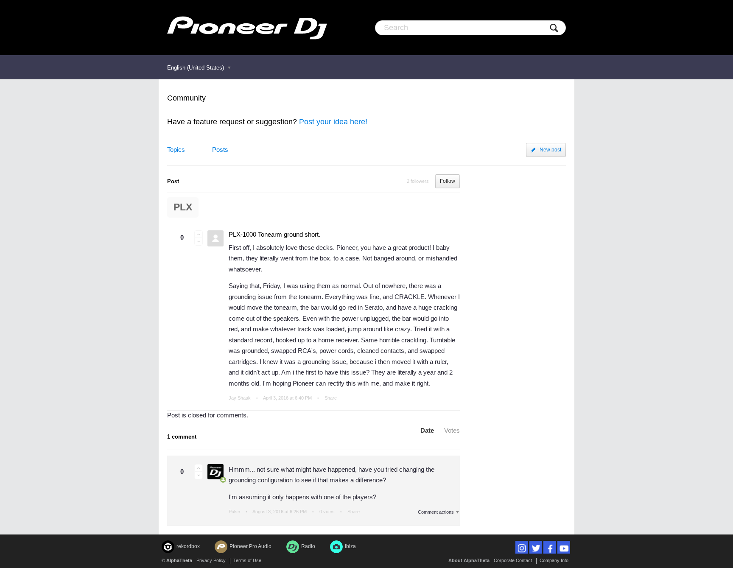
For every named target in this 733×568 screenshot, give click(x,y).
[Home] (247, 27)
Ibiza (350, 546)
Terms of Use (247, 560)
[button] (198, 234)
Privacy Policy (211, 560)
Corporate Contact (513, 560)
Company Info (554, 560)
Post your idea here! (333, 122)
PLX (182, 207)
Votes (452, 430)
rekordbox (188, 546)
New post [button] (550, 150)
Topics (176, 149)
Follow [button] (447, 181)
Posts (220, 149)
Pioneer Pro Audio (250, 546)
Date (427, 430)
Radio (308, 546)
